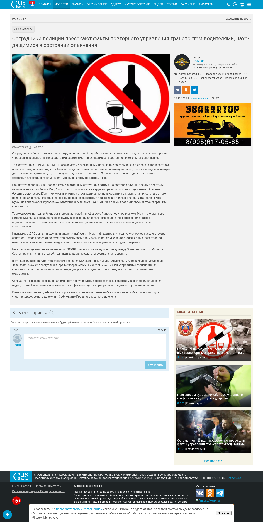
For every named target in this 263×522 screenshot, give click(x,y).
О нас (16, 486)
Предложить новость (237, 18)
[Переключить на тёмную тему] (229, 4)
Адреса (116, 4)
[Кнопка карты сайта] (249, 4)
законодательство (211, 78)
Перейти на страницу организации (213, 67)
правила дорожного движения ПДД (226, 74)
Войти (17, 345)
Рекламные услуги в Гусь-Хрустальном (38, 491)
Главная (45, 4)
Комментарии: (199, 98)
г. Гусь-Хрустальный (191, 74)
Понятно (224, 513)
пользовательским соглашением (79, 509)
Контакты (55, 486)
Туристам (206, 4)
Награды (27, 486)
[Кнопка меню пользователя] (242, 4)
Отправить (155, 365)
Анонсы (77, 4)
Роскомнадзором (140, 478)
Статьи (171, 4)
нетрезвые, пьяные (236, 78)
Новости (19, 18)
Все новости (213, 461)
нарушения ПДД (188, 78)
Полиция (198, 61)
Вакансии (187, 4)
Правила (161, 330)
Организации (97, 4)
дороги (183, 82)
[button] (23, 29)
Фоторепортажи (137, 4)
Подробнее (234, 478)
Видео (158, 4)
